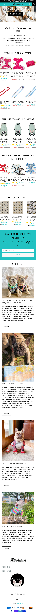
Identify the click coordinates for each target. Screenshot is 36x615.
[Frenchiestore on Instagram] (21, 594)
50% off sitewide (18, 14)
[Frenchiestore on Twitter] (12, 594)
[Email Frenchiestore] (24, 594)
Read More (6, 326)
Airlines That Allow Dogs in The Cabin (12, 384)
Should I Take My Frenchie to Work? (12, 526)
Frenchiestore (4, 78)
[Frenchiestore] (18, 4)
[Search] (29, 4)
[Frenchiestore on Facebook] (15, 594)
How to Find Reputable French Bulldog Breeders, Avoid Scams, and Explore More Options (17, 302)
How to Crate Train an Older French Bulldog (14, 463)
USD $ (17, 599)
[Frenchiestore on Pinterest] (18, 594)
